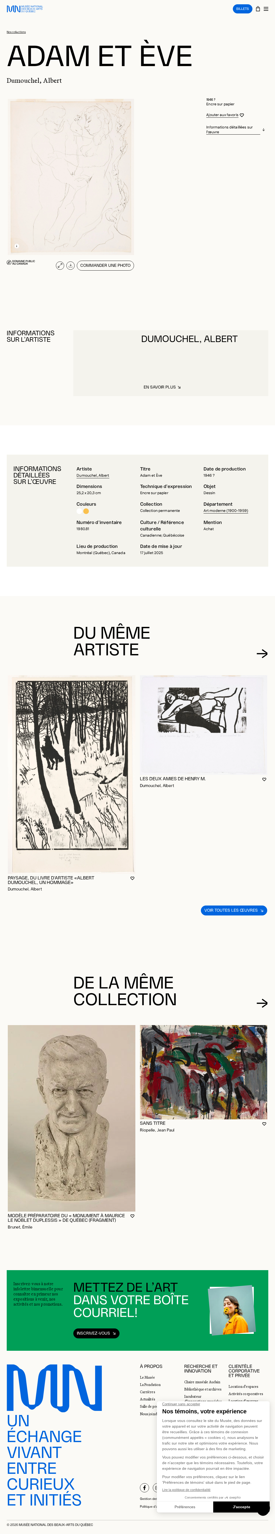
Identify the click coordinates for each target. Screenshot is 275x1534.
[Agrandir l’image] (60, 265)
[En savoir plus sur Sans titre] (203, 1072)
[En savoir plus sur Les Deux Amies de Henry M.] (203, 725)
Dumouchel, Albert (93, 475)
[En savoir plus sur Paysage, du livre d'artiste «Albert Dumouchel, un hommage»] (71, 774)
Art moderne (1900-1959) (226, 510)
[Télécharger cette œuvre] (70, 265)
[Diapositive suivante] (262, 653)
